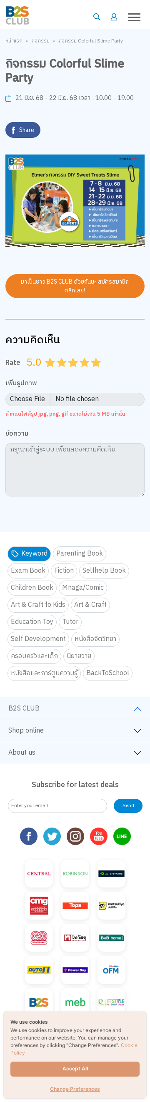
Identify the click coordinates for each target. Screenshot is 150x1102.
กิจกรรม (40, 41)
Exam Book (28, 570)
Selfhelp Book (104, 570)
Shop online (26, 730)
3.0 (74, 373)
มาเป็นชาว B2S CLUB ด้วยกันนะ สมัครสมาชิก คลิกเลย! (75, 286)
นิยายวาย (79, 656)
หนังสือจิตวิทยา (95, 639)
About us (21, 753)
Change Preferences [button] (75, 1089)
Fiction (64, 570)
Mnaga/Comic (83, 587)
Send (128, 806)
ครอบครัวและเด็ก (34, 656)
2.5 (70, 373)
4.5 (92, 373)
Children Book (32, 587)
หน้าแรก (13, 41)
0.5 (47, 373)
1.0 (51, 373)
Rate (12, 362)
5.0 (96, 373)
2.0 (62, 373)
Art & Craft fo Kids (38, 605)
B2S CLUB (24, 708)
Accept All (75, 1068)
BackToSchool (107, 673)
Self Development (38, 639)
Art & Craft (90, 605)
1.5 (58, 373)
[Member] (114, 17)
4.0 (85, 373)
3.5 (81, 373)
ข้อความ (16, 434)
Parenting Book (79, 553)
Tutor (70, 622)
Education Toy (32, 622)
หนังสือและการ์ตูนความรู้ (44, 673)
